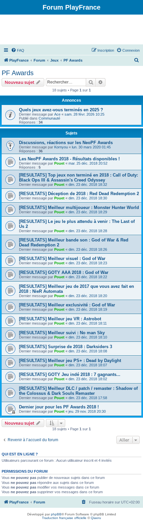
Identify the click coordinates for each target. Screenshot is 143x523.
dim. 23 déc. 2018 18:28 (88, 231)
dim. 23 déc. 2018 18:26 (88, 249)
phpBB (56, 514)
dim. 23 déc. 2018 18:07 (88, 365)
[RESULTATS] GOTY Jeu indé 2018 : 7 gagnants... (69, 374)
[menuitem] (17, 50)
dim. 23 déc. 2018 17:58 (88, 398)
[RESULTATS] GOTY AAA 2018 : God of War (63, 272)
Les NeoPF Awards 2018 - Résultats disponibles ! (69, 158)
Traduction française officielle (64, 518)
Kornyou (61, 147)
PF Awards (18, 73)
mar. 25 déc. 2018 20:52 (88, 163)
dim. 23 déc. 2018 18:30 (88, 198)
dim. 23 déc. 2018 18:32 (88, 184)
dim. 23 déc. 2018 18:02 (88, 379)
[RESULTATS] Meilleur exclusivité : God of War (67, 304)
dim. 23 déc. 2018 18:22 (88, 277)
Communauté (49, 118)
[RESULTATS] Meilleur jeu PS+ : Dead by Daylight (70, 360)
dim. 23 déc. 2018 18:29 (88, 212)
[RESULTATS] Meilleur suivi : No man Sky (62, 332)
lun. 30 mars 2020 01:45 (91, 147)
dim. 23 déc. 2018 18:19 (88, 309)
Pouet (59, 163)
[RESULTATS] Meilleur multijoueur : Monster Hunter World (79, 207)
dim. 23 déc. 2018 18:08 (88, 351)
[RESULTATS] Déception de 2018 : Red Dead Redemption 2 (79, 193)
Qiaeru (96, 518)
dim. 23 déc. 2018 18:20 (88, 296)
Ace (57, 114)
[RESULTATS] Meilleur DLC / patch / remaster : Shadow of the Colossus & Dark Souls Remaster (78, 391)
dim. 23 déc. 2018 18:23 (88, 263)
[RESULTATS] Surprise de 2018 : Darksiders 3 (65, 346)
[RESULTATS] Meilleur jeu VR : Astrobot (60, 318)
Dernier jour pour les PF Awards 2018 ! (59, 406)
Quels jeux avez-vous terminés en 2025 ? (61, 109)
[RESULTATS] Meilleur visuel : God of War (62, 258)
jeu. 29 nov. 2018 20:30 (87, 411)
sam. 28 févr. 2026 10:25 (84, 114)
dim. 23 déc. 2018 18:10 (88, 337)
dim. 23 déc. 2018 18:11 (88, 323)
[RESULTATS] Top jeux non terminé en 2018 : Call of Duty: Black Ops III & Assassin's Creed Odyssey (78, 178)
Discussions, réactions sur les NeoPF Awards (66, 142)
